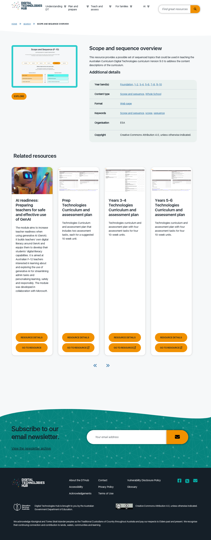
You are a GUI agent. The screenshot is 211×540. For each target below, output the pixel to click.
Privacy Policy (106, 486)
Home (14, 24)
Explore (19, 96)
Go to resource (31, 347)
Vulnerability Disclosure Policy (144, 480)
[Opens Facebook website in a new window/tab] (179, 481)
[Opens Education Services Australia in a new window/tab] (23, 508)
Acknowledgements (80, 493)
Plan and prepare (73, 8)
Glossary (132, 486)
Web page (126, 103)
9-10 (159, 84)
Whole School (153, 94)
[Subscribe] (177, 437)
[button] (65, 6)
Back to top (200, 533)
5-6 (147, 84)
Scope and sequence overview (53, 24)
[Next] (108, 366)
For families (122, 6)
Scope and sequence (132, 94)
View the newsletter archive (31, 448)
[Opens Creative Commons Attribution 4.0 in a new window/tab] (124, 508)
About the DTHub (79, 480)
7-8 (153, 84)
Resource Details (32, 337)
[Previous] (95, 366)
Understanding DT (53, 8)
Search (27, 24)
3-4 (141, 84)
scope (148, 113)
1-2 (136, 84)
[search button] (195, 9)
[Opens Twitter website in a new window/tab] (187, 481)
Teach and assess (97, 8)
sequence (159, 113)
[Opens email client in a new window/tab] (195, 481)
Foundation (126, 84)
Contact (102, 480)
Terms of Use (105, 493)
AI (144, 6)
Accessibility (76, 486)
